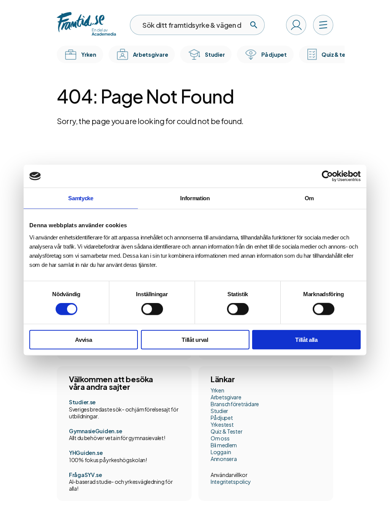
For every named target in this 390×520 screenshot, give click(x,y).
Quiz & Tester (226, 431)
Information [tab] (195, 198)
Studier (219, 410)
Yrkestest (222, 424)
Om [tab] (309, 198)
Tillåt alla (306, 339)
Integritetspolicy (231, 481)
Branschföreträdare (235, 403)
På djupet (222, 417)
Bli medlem (224, 445)
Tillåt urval (195, 339)
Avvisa (83, 339)
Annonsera (224, 458)
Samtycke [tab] (80, 198)
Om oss (220, 438)
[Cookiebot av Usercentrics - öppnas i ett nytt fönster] (327, 176)
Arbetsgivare (226, 397)
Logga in (221, 451)
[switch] (152, 309)
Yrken (217, 390)
